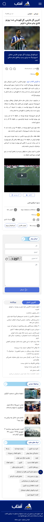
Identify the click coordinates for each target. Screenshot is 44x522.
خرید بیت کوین (33, 449)
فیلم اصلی (27, 201)
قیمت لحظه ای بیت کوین (30, 486)
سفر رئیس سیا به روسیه (31, 367)
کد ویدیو (16, 195)
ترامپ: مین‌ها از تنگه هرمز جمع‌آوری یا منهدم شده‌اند (14, 406)
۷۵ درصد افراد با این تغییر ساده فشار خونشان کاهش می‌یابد (22, 343)
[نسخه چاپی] (33, 219)
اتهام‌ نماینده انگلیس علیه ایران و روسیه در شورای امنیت (24, 308)
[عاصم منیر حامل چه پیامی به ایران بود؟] (31, 419)
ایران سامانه (18, 520)
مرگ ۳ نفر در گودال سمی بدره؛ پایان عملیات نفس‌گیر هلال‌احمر (22, 358)
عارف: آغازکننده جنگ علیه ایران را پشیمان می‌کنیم (24, 374)
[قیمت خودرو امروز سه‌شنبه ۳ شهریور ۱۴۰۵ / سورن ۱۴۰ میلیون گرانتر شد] (31, 431)
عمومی (30, 14)
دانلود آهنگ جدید (32, 462)
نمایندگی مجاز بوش (32, 453)
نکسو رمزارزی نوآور (17, 467)
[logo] (22, 3)
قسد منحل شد (34, 370)
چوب (36, 458)
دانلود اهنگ (9, 462)
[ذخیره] (38, 219)
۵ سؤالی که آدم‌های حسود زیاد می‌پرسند (26, 348)
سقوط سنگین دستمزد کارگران (13, 393)
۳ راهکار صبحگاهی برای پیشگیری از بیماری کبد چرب (23, 326)
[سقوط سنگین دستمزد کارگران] (31, 393)
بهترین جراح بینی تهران (23, 458)
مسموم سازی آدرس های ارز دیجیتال (27, 472)
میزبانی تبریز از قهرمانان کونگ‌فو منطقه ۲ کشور (24, 329)
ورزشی (36, 14)
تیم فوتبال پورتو (10, 226)
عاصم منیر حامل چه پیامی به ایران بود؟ (13, 419)
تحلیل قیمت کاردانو (16, 476)
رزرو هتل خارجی (33, 467)
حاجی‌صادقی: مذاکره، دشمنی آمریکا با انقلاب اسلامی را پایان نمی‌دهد (23, 321)
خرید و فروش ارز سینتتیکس (30, 481)
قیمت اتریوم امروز (32, 495)
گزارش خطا (10, 210)
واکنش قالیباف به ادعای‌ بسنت (30, 363)
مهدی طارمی (22, 226)
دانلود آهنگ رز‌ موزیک (14, 453)
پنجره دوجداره (19, 449)
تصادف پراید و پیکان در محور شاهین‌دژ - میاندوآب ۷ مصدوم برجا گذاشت (23, 352)
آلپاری (20, 462)
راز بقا (7, 449)
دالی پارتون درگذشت (32, 313)
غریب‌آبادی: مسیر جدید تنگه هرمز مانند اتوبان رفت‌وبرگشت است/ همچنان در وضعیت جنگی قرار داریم (23, 335)
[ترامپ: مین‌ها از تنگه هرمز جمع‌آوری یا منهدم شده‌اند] (31, 406)
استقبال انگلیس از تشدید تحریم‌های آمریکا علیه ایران (23, 316)
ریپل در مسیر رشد (32, 476)
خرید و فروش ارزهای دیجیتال (29, 490)
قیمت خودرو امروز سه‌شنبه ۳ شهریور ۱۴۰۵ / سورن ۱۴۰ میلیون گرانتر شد (13, 432)
